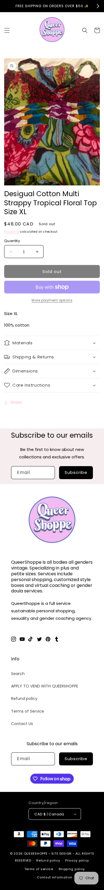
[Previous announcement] (6, 6)
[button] (7, 30)
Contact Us (22, 723)
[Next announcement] (98, 6)
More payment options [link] (52, 300)
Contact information (54, 877)
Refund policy (24, 698)
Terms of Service (27, 711)
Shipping (11, 232)
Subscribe (76, 472)
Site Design (61, 853)
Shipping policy (72, 869)
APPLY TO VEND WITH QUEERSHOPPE (44, 686)
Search (18, 673)
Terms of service (38, 869)
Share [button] (16, 402)
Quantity (12, 240)
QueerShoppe (36, 853)
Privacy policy (77, 860)
